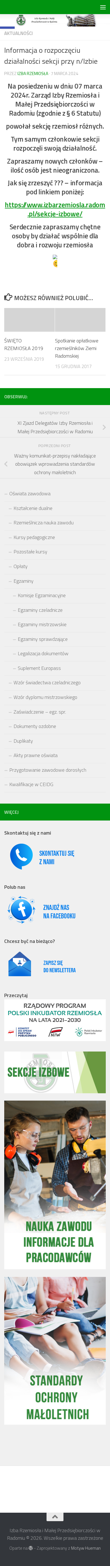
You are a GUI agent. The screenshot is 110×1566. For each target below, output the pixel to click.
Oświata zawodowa (29, 493)
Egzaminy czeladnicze (40, 610)
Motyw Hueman (86, 1548)
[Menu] (103, 7)
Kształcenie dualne (33, 508)
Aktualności (18, 33)
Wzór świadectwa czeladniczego (47, 682)
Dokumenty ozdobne (35, 726)
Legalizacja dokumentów (43, 653)
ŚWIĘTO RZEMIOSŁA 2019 (23, 344)
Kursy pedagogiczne (34, 537)
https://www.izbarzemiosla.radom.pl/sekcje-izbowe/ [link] (55, 209)
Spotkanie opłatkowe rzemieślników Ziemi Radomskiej (76, 348)
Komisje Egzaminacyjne (42, 595)
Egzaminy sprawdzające (43, 639)
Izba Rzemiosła (32, 73)
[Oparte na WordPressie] (30, 1548)
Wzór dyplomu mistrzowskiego (45, 697)
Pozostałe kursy (30, 551)
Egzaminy (24, 581)
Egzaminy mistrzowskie (42, 624)
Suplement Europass (39, 668)
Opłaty (21, 566)
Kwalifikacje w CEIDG (31, 784)
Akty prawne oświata (36, 755)
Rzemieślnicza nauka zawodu (44, 522)
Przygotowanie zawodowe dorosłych (47, 770)
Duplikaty (23, 741)
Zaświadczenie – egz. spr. (40, 712)
